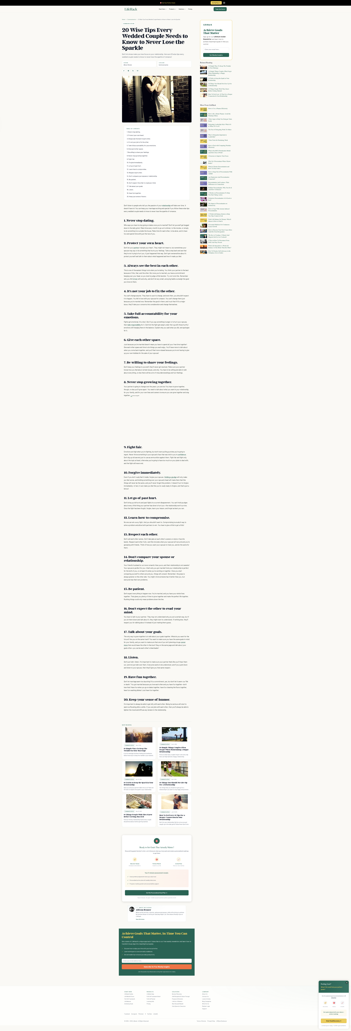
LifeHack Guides (128, 994)
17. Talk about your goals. (135, 186)
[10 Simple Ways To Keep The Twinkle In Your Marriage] (138, 734)
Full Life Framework (129, 999)
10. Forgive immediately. (135, 162)
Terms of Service (201, 1021)
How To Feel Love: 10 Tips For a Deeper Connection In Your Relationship (172, 817)
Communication (131, 19)
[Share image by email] (186, 398)
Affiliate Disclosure (221, 1021)
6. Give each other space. (135, 149)
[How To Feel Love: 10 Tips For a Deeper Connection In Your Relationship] (174, 801)
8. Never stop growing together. (137, 156)
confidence (182, 454)
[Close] (224, 3)
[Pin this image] (176, 398)
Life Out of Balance (177, 1001)
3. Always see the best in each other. (139, 139)
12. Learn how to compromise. (137, 169)
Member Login (206, 1006)
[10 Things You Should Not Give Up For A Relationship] (174, 768)
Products (171, 9)
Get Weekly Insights (216, 55)
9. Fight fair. (131, 159)
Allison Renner (128, 65)
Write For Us (205, 1004)
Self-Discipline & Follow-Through (181, 996)
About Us (204, 994)
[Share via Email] (137, 71)
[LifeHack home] (130, 9)
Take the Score (220, 9)
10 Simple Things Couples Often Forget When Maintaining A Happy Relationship (174, 749)
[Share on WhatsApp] (183, 398)
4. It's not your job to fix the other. (138, 142)
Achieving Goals (128, 1004)
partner (136, 248)
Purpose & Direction (177, 999)
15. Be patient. (131, 179)
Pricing (190, 9)
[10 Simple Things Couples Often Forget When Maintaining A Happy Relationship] (174, 734)
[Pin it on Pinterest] (128, 71)
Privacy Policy (211, 1021)
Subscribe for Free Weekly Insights (157, 967)
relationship (166, 205)
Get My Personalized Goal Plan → (156, 893)
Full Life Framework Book (153, 996)
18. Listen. (130, 190)
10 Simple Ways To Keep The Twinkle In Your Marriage (135, 749)
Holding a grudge (170, 477)
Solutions (181, 9)
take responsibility (134, 325)
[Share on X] (133, 71)
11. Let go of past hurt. (134, 166)
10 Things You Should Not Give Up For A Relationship (173, 784)
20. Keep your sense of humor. (137, 196)
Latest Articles (206, 999)
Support (204, 1008)
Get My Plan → (216, 3)
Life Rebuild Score (129, 996)
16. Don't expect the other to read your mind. (141, 183)
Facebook (127, 1014)
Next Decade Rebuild (177, 1004)
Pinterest (141, 1014)
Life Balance (127, 1001)
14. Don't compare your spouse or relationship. (142, 176)
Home (123, 19)
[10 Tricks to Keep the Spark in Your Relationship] (138, 769)
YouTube (149, 1014)
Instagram (134, 1014)
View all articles (140, 919)
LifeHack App (150, 994)
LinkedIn (155, 1014)
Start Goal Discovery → (333, 1021)
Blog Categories (206, 1001)
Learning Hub (150, 1001)
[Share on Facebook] (124, 71)
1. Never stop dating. (133, 132)
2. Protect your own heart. (135, 135)
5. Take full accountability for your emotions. (141, 145)
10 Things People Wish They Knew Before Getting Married (138, 816)
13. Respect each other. (134, 173)
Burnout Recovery (177, 994)
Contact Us (205, 996)
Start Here (162, 9)
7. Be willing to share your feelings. (138, 152)
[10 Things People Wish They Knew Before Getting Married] (139, 801)
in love (135, 279)
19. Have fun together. (134, 193)
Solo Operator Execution (179, 1006)
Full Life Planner (151, 999)
